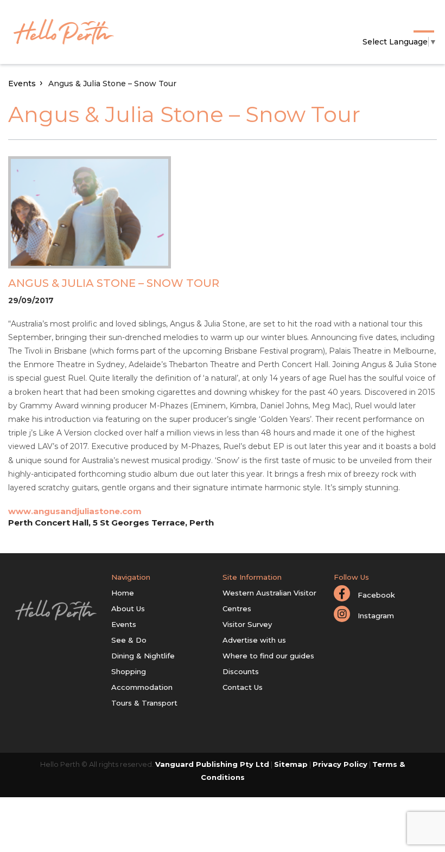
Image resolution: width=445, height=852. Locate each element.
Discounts (241, 671)
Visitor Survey (247, 624)
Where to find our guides (268, 655)
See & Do (129, 640)
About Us (128, 608)
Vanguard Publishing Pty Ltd (212, 764)
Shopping (128, 671)
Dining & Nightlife (143, 655)
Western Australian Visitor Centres (269, 600)
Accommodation (142, 687)
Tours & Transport (144, 703)
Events (22, 83)
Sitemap (291, 764)
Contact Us (243, 687)
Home (122, 592)
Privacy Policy (340, 764)
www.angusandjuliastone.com (75, 511)
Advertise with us (254, 640)
